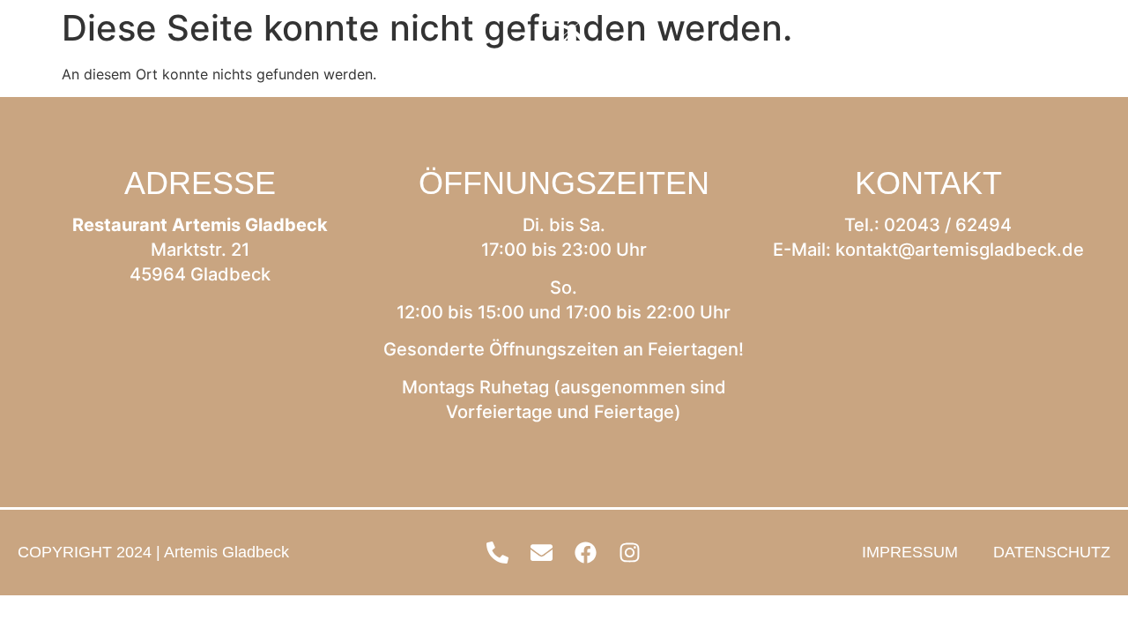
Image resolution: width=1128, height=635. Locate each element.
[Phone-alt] (956, 53)
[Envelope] (1000, 53)
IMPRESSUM (910, 552)
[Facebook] (1044, 53)
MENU (92, 53)
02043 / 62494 (948, 224)
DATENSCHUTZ (1051, 552)
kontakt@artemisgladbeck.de (959, 249)
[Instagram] (1088, 53)
